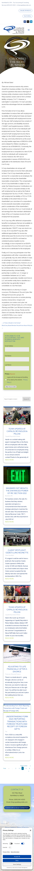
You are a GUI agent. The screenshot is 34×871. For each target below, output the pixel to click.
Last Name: (8, 365)
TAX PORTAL (27, 16)
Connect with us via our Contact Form (17, 808)
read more (9, 460)
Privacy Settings (10, 827)
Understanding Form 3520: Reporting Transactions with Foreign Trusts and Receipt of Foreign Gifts (17, 722)
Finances (7, 674)
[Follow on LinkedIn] (31, 21)
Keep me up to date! (11, 386)
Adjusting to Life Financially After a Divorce (17, 669)
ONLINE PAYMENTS (25, 10)
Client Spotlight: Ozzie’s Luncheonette (17, 551)
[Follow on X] (28, 21)
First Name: (8, 356)
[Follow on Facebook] (25, 21)
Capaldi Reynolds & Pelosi (12, 436)
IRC (12, 496)
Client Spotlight (9, 555)
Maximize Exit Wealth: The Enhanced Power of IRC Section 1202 (17, 490)
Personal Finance (16, 674)
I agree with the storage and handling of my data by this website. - (17, 379)
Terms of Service (22, 827)
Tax (6, 731)
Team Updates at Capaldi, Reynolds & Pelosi (17, 431)
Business (7, 496)
